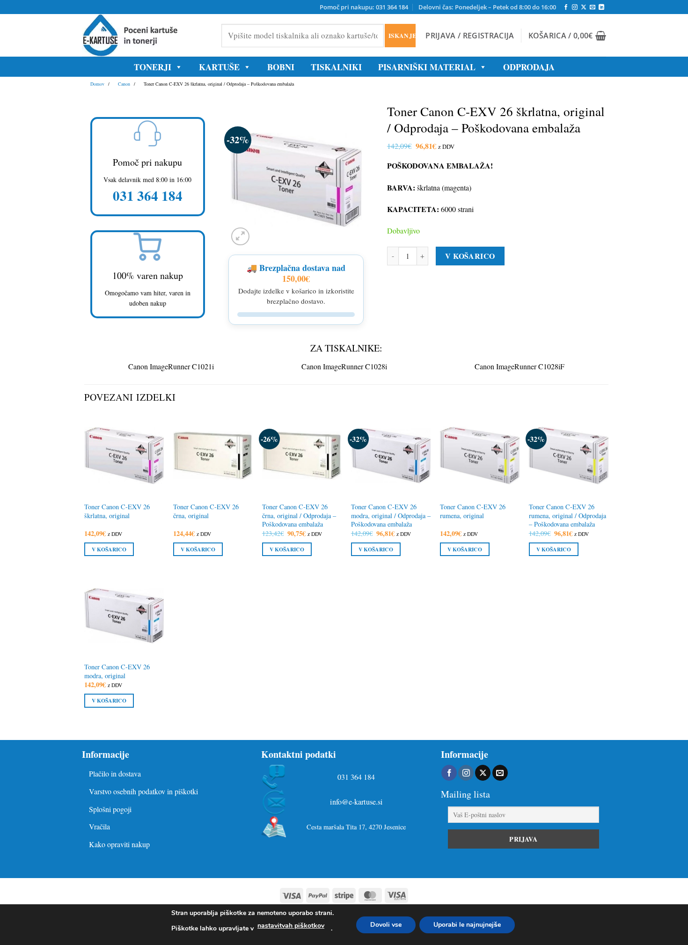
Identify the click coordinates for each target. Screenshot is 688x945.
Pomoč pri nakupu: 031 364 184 (364, 7)
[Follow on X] (583, 7)
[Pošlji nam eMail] (592, 7)
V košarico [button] (109, 549)
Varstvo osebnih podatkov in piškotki (143, 791)
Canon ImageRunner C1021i (171, 366)
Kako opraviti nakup (119, 844)
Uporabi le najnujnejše (467, 924)
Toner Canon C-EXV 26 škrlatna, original (117, 511)
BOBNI (280, 67)
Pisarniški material (427, 67)
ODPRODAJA (529, 67)
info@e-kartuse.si (356, 802)
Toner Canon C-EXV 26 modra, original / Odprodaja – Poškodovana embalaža (391, 515)
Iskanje (401, 35)
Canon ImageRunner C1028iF (519, 366)
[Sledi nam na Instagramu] (575, 7)
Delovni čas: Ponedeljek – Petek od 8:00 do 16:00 (487, 7)
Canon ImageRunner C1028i (344, 366)
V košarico (470, 255)
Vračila (99, 826)
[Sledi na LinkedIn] (601, 7)
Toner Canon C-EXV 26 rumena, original (472, 511)
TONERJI (152, 67)
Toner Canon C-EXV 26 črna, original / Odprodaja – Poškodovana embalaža (299, 515)
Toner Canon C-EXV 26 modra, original (117, 671)
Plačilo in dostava (115, 773)
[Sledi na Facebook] (566, 7)
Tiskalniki (336, 67)
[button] (469, 35)
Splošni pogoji (110, 809)
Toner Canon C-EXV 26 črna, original (206, 511)
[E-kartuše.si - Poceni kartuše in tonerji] (144, 35)
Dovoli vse (386, 924)
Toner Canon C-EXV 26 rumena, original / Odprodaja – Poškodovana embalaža (567, 515)
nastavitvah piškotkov (290, 925)
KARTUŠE (219, 67)
